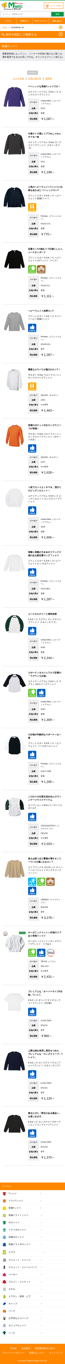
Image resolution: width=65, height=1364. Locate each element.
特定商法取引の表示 (45, 1348)
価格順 (48, 78)
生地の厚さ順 (34, 78)
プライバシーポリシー (13, 1353)
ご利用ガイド (24, 21)
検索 (57, 14)
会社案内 (25, 1348)
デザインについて (40, 21)
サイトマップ (56, 1353)
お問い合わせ (57, 21)
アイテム (8, 21)
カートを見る (56, 6)
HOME (4, 27)
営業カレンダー (37, 1353)
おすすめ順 (18, 78)
